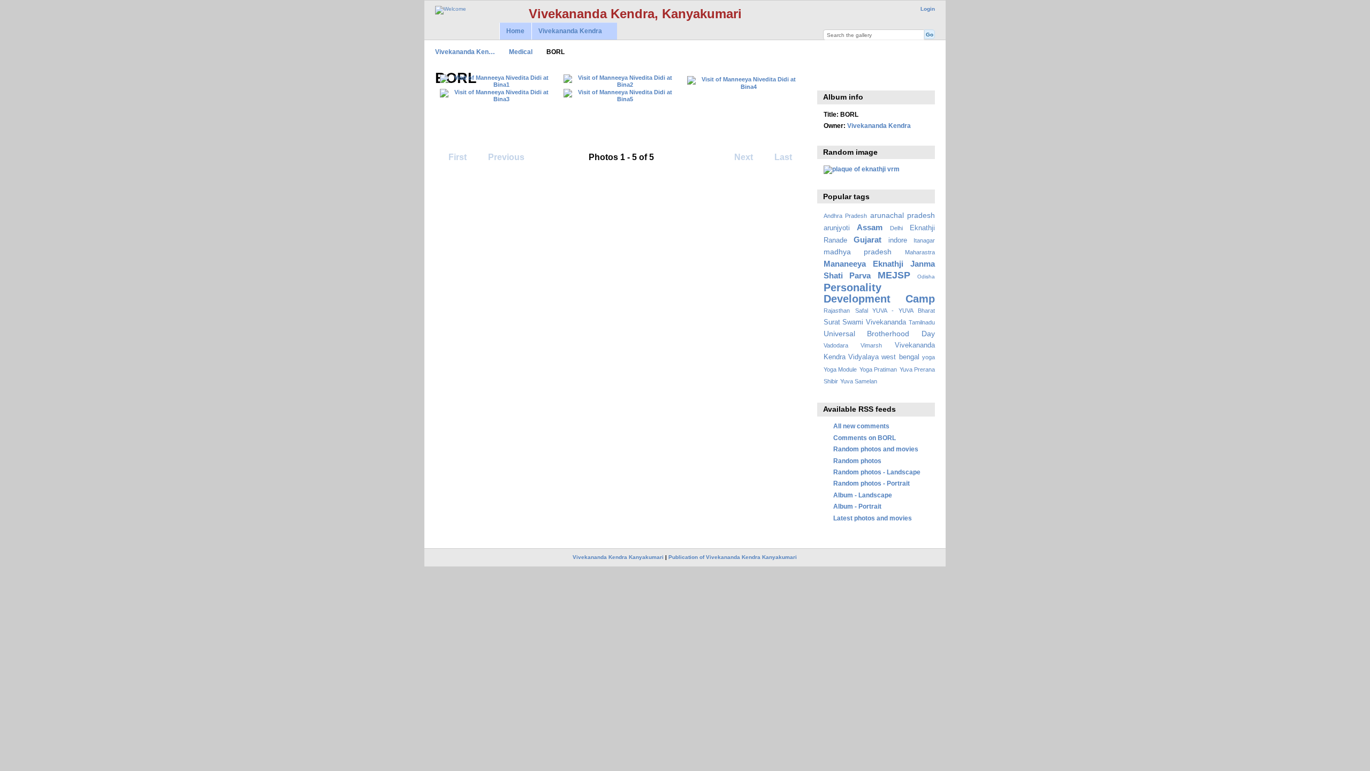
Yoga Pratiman (878, 369)
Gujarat (867, 239)
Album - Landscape (862, 495)
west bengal (900, 357)
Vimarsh (871, 345)
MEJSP (894, 275)
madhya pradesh (858, 251)
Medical (520, 51)
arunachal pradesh (902, 215)
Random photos (857, 460)
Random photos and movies (875, 448)
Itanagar (924, 240)
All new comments (861, 425)
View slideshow (829, 77)
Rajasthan (837, 310)
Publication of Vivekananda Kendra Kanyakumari (732, 557)
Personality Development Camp (879, 293)
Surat (832, 322)
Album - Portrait (857, 506)
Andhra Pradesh (845, 216)
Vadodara (836, 345)
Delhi (896, 228)
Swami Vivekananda (874, 322)
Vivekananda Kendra (566, 31)
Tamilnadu (922, 322)
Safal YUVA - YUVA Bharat (895, 310)
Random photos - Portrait (871, 483)
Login (927, 9)
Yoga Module (840, 369)
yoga (928, 357)
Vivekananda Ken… (465, 51)
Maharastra (920, 252)
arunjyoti (837, 228)
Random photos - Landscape (876, 471)
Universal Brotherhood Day (879, 333)
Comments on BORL (864, 437)
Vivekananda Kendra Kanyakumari (618, 557)
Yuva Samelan (858, 381)
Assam (869, 227)
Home (515, 31)
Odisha (926, 276)
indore (897, 240)
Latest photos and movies (872, 518)
